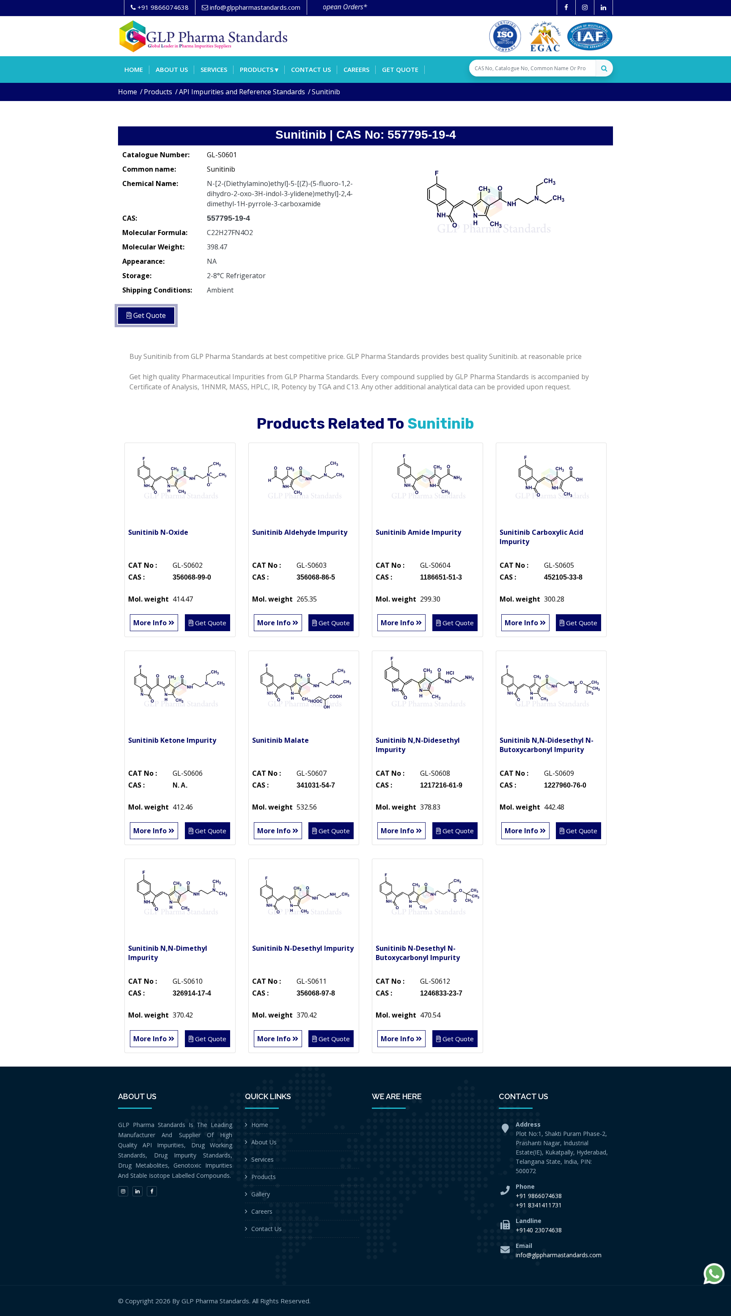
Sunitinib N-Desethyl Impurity (303, 948)
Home (133, 69)
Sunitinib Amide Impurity (418, 532)
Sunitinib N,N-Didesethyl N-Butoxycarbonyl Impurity (547, 745)
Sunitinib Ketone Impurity (172, 740)
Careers (356, 69)
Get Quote (400, 69)
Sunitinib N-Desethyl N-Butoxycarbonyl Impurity (418, 953)
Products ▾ (259, 69)
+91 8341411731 (539, 1205)
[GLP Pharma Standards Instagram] (584, 7)
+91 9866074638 (539, 1196)
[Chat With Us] (714, 1273)
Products (158, 91)
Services (214, 69)
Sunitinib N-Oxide (158, 532)
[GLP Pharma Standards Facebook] (566, 7)
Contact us (311, 69)
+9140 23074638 (539, 1230)
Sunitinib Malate (280, 740)
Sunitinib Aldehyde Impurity (299, 532)
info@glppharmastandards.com (559, 1255)
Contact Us (266, 1229)
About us (172, 69)
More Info (150, 622)
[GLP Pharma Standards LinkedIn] (603, 7)
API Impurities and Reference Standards (242, 91)
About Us (264, 1142)
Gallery (260, 1194)
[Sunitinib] (492, 209)
